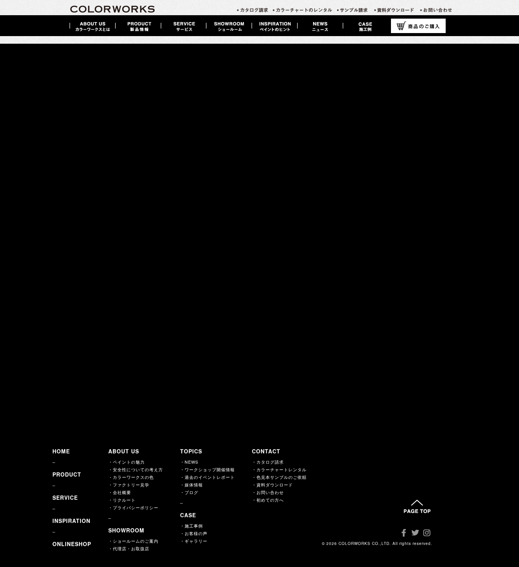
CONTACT (266, 451)
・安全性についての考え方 (135, 469)
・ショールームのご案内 (133, 541)
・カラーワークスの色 (131, 477)
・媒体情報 (191, 484)
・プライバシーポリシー (133, 507)
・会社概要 (119, 492)
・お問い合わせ (268, 492)
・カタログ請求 (268, 462)
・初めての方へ (268, 500)
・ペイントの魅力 (126, 462)
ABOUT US (123, 451)
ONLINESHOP (71, 544)
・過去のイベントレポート (207, 477)
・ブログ (189, 492)
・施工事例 (191, 526)
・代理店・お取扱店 (128, 548)
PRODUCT (66, 474)
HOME (61, 451)
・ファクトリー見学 (128, 484)
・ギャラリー (193, 541)
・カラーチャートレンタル (279, 469)
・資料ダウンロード (272, 484)
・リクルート (122, 500)
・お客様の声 (193, 533)
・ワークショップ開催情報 (207, 469)
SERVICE (65, 497)
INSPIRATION (71, 520)
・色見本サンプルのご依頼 (279, 477)
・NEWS (189, 462)
